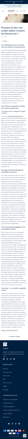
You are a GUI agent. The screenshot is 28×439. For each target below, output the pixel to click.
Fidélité (5, 386)
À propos (5, 368)
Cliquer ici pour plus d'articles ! (9, 330)
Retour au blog (15, 336)
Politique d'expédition (9, 406)
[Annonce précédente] (3, 2)
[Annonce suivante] (25, 2)
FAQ (4, 379)
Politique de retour (8, 403)
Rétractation (6, 417)
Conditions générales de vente (11, 410)
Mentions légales (7, 413)
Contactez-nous (7, 372)
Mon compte (6, 375)
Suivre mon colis (7, 382)
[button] (3, 11)
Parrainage (5, 389)
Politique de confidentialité (10, 399)
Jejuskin (14, 436)
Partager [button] (5, 41)
